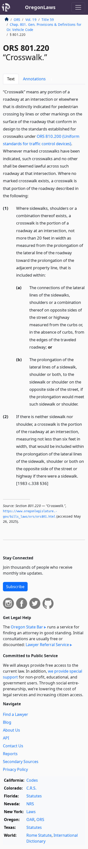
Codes (32, 780)
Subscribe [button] (15, 586)
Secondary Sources (20, 761)
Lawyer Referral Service (47, 644)
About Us (11, 730)
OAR (30, 819)
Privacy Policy (15, 769)
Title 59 (48, 19)
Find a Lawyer (15, 714)
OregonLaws (40, 7)
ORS (17, 19)
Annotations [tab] (37, 79)
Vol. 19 (30, 19)
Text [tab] (11, 79)
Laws (31, 811)
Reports (10, 753)
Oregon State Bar (27, 627)
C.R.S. (31, 788)
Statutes (34, 796)
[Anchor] (31, 195)
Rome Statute (39, 835)
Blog (7, 722)
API (6, 738)
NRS (30, 804)
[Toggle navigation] (78, 7)
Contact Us (13, 746)
